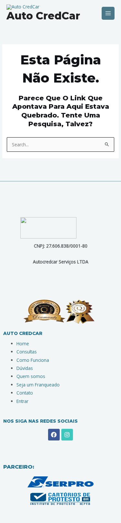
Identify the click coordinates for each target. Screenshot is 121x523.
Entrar (22, 401)
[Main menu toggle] (108, 13)
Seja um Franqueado (38, 385)
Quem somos (30, 376)
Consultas (26, 352)
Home (22, 343)
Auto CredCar (43, 15)
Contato (24, 393)
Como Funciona (32, 360)
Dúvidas (24, 368)
